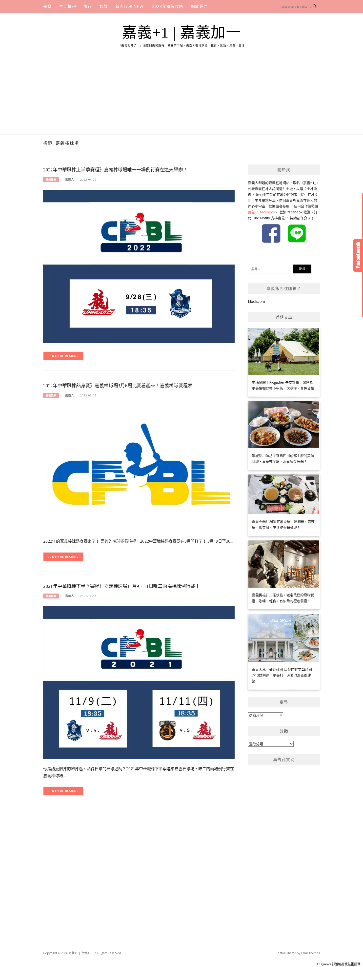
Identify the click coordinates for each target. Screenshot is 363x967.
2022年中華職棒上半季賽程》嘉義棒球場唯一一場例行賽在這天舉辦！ (115, 169)
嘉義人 (69, 179)
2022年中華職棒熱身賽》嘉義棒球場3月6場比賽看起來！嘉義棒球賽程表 (117, 385)
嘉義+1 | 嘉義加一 (181, 32)
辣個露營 (273, 253)
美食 (47, 6)
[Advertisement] (181, 97)
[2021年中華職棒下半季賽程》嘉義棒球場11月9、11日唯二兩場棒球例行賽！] (139, 682)
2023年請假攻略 (167, 6)
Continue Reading (63, 356)
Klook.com (256, 301)
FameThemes (310, 953)
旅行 (87, 6)
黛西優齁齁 (256, 253)
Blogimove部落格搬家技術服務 (338, 964)
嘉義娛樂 (51, 179)
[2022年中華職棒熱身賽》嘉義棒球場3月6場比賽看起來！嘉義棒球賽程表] (139, 468)
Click (358, 255)
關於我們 (199, 6)
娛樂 (104, 6)
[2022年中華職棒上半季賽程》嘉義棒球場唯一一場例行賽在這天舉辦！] (139, 266)
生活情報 (67, 6)
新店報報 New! (130, 6)
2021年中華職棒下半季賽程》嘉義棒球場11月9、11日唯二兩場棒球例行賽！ (121, 586)
